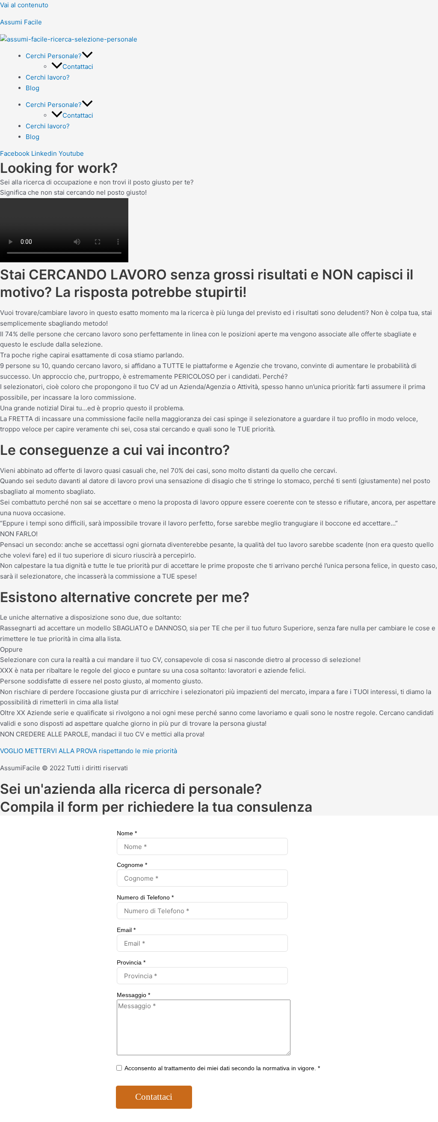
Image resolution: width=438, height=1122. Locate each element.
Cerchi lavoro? (48, 77)
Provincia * (131, 962)
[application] (87, 56)
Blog (32, 88)
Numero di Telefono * (145, 897)
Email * (126, 929)
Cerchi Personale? (54, 56)
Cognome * (132, 864)
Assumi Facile (21, 22)
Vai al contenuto (24, 5)
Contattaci (77, 66)
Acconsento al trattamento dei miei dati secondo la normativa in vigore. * (221, 1068)
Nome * (127, 833)
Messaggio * (133, 994)
